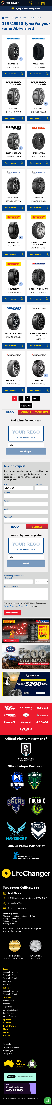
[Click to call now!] (30, 3)
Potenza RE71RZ (13, 380)
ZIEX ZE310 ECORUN (13, 334)
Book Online (9, 1026)
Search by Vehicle (10, 972)
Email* (6, 509)
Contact (7, 1022)
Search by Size (9, 975)
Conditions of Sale (32, 1098)
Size (5, 484)
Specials (7, 1019)
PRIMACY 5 (38, 198)
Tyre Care (7, 981)
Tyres (5, 968)
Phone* (7, 501)
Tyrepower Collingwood (28, 8)
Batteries (6, 1003)
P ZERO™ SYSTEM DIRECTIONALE (38, 243)
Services (7, 997)
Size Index (7, 1044)
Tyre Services (8, 1013)
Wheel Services (9, 1016)
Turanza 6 (38, 380)
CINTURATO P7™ (13, 242)
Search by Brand (10, 978)
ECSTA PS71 (38, 109)
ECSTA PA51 (13, 109)
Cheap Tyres (8, 1053)
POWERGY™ (13, 289)
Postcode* (8, 517)
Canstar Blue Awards (11, 1047)
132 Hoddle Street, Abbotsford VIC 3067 (27, 898)
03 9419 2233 (15, 903)
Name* (7, 492)
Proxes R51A (38, 64)
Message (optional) (12, 586)
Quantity (38, 484)
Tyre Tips (6, 984)
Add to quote (10, 74)
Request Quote (12, 612)
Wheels (7, 987)
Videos (6, 1035)
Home (7, 17)
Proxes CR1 (13, 64)
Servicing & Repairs (11, 1010)
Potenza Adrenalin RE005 (38, 335)
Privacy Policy (9, 606)
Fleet (5, 1029)
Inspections (7, 1007)
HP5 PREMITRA (39, 153)
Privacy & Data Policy (17, 1098)
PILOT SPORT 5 (13, 198)
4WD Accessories (10, 1000)
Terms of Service (25, 606)
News (6, 1032)
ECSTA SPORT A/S (13, 153)
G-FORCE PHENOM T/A (38, 289)
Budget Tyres (8, 1050)
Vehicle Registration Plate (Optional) (14, 576)
